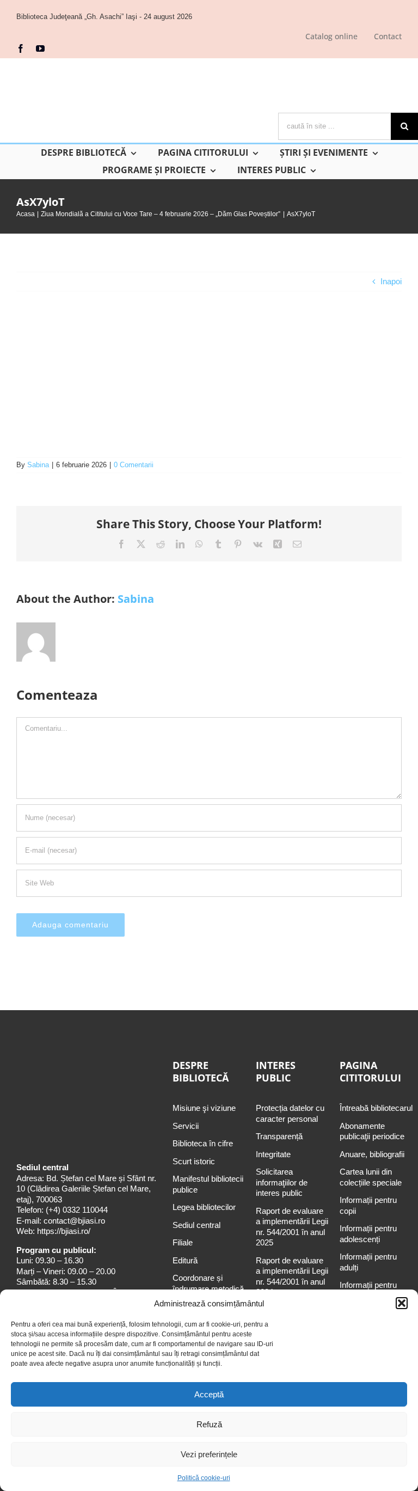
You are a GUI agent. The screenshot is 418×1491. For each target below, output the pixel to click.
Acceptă (209, 1394)
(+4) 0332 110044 (76, 1209)
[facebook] (20, 48)
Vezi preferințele (209, 1454)
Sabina (38, 465)
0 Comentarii (133, 465)
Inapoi (391, 281)
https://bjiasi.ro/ (63, 1231)
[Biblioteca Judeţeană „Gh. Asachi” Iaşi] (111, 65)
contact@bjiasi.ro (74, 1220)
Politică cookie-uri (203, 1478)
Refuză (209, 1424)
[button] (401, 1303)
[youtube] (40, 48)
